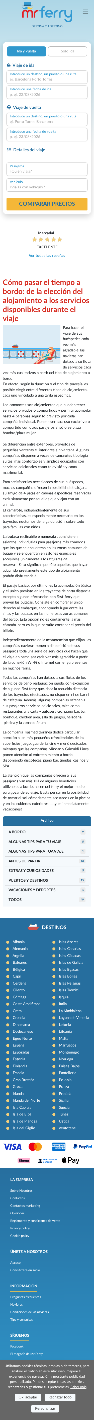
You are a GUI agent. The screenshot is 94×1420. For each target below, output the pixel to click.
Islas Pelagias (70, 983)
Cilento (19, 990)
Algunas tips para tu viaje (35, 842)
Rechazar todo (60, 1397)
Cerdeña (19, 983)
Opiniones (17, 1213)
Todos (15, 900)
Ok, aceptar (28, 1397)
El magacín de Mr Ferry (26, 1354)
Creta (17, 1011)
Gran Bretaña (23, 1080)
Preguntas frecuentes (25, 1297)
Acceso (15, 1262)
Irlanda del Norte (26, 1100)
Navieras (16, 1304)
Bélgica (19, 969)
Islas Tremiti (68, 990)
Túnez (63, 1114)
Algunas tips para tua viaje (36, 851)
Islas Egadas (69, 969)
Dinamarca (21, 1025)
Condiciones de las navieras (29, 1312)
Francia (18, 1073)
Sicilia (63, 1100)
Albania (19, 942)
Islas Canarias (70, 949)
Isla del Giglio (24, 1128)
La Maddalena (70, 1011)
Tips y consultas (21, 1319)
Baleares (20, 962)
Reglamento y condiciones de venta (35, 1221)
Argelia (18, 956)
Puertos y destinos (28, 880)
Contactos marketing (25, 1206)
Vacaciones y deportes (32, 890)
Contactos (17, 1198)
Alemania (20, 949)
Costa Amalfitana (26, 1004)
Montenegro (69, 1052)
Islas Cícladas (70, 956)
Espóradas (21, 1052)
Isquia (63, 997)
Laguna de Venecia (74, 1018)
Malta (63, 1038)
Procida (65, 1094)
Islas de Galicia (71, 962)
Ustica (64, 1121)
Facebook (17, 1346)
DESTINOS (54, 927)
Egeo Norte (22, 1038)
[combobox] (47, 80)
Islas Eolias (68, 976)
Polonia (65, 1080)
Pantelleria (67, 1073)
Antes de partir (24, 861)
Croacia (19, 1018)
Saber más (78, 1387)
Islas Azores (68, 942)
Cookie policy (19, 1236)
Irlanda (18, 1094)
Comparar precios (47, 204)
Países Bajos (69, 1066)
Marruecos (67, 1045)
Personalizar (45, 1408)
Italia (63, 1004)
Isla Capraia (22, 1107)
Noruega (66, 1059)
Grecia (18, 1087)
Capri (17, 976)
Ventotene (67, 1128)
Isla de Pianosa (25, 1121)
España (18, 1045)
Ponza (64, 1087)
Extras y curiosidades (31, 871)
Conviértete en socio (25, 1270)
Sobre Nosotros (21, 1190)
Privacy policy (20, 1228)
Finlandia (20, 1066)
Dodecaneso (23, 1031)
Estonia (19, 1059)
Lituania (65, 1031)
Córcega (19, 997)
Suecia (64, 1107)
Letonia (65, 1025)
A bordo (17, 832)
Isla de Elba (22, 1114)
